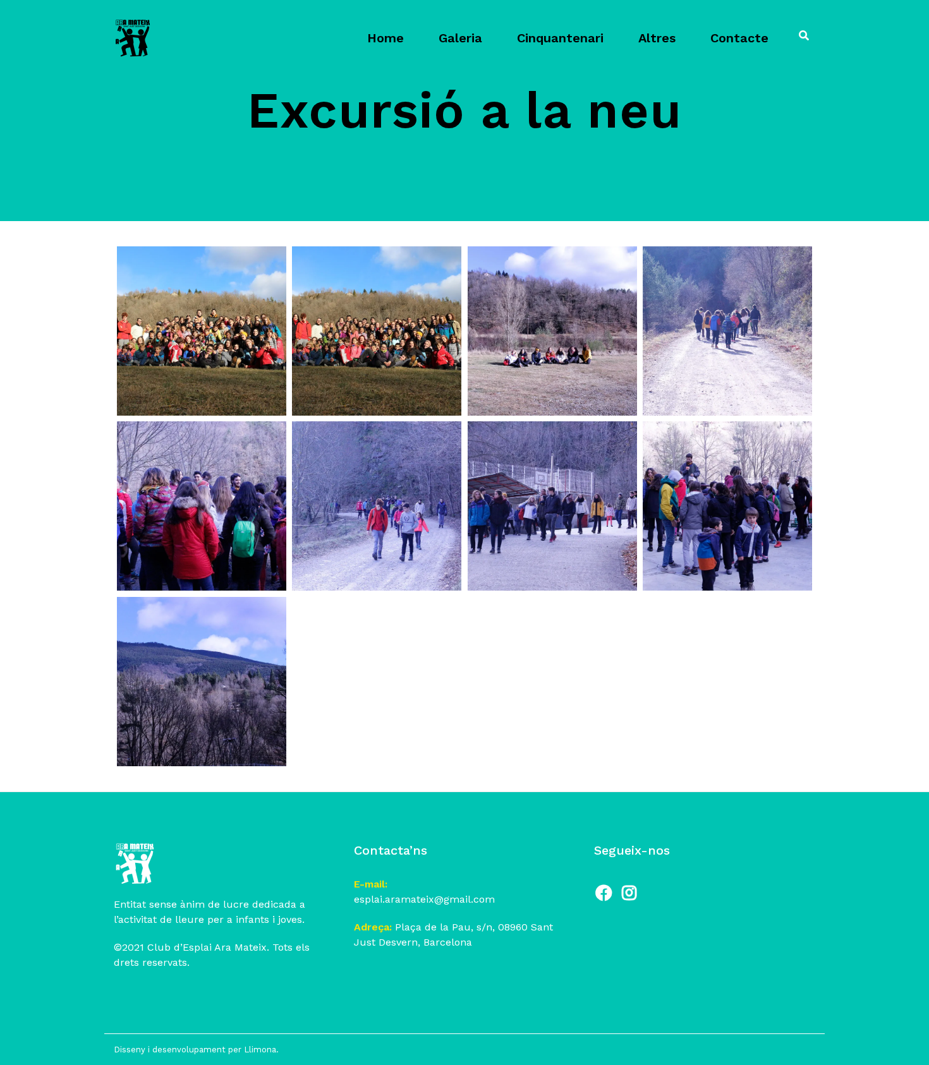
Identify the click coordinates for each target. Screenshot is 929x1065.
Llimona (260, 1049)
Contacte (739, 37)
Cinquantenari (560, 37)
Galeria (460, 37)
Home (385, 37)
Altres (657, 37)
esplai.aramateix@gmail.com (424, 899)
